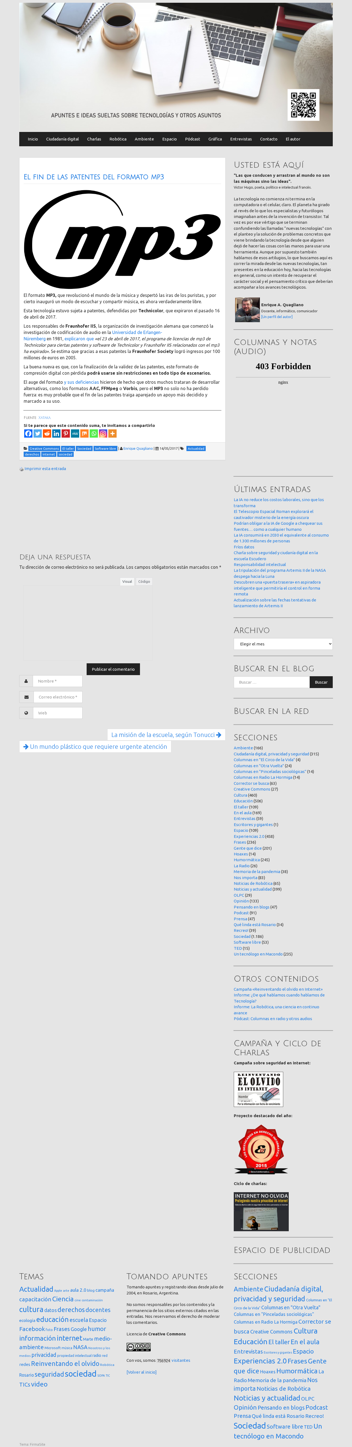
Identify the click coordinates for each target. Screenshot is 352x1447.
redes (24, 1364)
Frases (240, 842)
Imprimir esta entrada (45, 468)
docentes (98, 1310)
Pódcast (192, 139)
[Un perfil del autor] (277, 317)
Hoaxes (241, 854)
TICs (24, 1384)
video (39, 1384)
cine (78, 1300)
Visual (127, 581)
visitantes (181, 1360)
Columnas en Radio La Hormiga (263, 777)
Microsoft (53, 1348)
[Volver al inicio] (142, 1372)
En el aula (243, 812)
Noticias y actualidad (253, 889)
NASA (80, 1347)
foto (49, 1330)
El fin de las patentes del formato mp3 (94, 177)
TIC (108, 1375)
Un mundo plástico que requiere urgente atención (98, 746)
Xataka (44, 418)
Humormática (247, 859)
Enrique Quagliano (138, 448)
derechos (71, 1309)
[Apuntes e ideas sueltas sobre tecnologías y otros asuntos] (176, 67)
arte (66, 1290)
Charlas (94, 139)
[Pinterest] (66, 433)
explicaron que (79, 338)
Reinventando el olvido (65, 1363)
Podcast (241, 912)
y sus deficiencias (81, 382)
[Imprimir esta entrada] (21, 468)
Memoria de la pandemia (257, 871)
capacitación (35, 1299)
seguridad (49, 1374)
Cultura (240, 795)
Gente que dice (248, 848)
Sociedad (242, 936)
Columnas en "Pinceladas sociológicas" (270, 771)
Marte (88, 1339)
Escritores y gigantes (253, 824)
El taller (241, 807)
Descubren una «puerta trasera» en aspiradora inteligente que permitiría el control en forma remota (277, 588)
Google (79, 1329)
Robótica (118, 139)
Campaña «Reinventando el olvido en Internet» (278, 989)
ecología (27, 1320)
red (105, 1355)
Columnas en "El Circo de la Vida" (264, 759)
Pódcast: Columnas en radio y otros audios (273, 1018)
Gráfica (215, 139)
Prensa (240, 918)
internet (69, 1338)
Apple (58, 1290)
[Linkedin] (56, 433)
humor (97, 1329)
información (37, 1338)
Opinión (241, 901)
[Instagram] (103, 433)
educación (52, 1319)
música (67, 1348)
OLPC (239, 895)
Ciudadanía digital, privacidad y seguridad (271, 754)
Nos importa (245, 877)
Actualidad (36, 1289)
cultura (31, 1309)
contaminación (92, 1300)
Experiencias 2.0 (249, 836)
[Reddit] (47, 433)
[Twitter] (38, 433)
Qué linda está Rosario (255, 924)
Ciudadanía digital (62, 139)
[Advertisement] (60, 511)
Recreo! (241, 930)
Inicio (33, 139)
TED (238, 948)
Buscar (321, 682)
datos (50, 1310)
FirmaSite (37, 1444)
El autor (293, 139)
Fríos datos (244, 547)
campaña (104, 1290)
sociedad (81, 1373)
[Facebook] (28, 433)
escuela (79, 1320)
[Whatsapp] (94, 433)
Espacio (169, 139)
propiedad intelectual (74, 1355)
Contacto (268, 139)
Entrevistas (241, 139)
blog (91, 1290)
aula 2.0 (78, 1290)
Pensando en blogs (252, 907)
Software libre (247, 942)
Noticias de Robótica (253, 883)
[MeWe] (75, 433)
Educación (243, 801)
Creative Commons (252, 789)
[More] (112, 433)
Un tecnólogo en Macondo (258, 954)
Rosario (26, 1375)
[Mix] (84, 433)
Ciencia (63, 1299)
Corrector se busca (251, 783)
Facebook (32, 1329)
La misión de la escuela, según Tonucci (163, 734)
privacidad (43, 1355)
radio (96, 1355)
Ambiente (144, 139)
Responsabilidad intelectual (260, 564)
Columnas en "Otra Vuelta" (259, 765)
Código (144, 581)
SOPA (101, 1375)
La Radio (242, 865)
